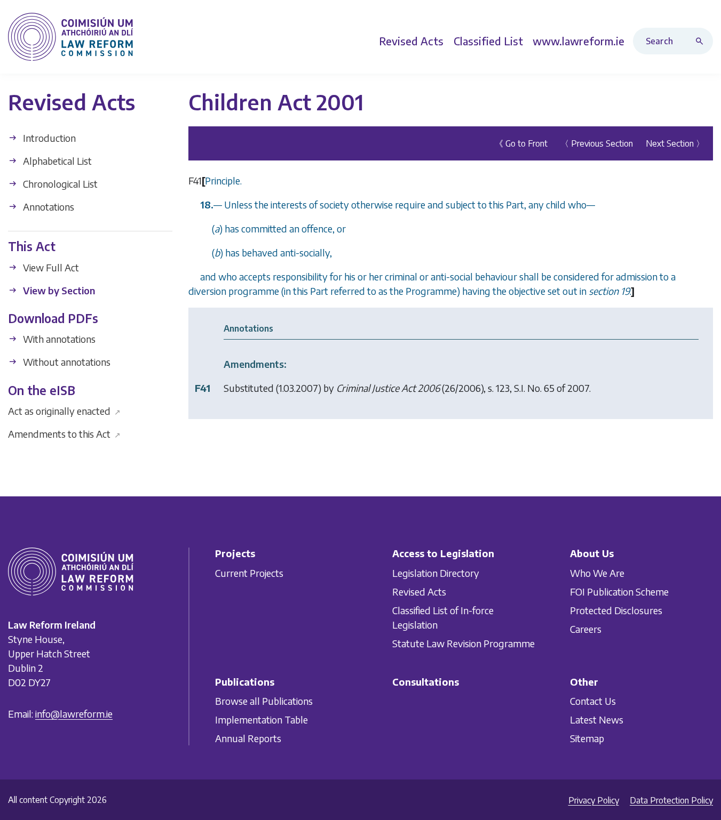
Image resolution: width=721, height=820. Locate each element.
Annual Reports (248, 738)
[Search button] (702, 41)
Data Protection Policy (671, 800)
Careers (585, 628)
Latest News (596, 719)
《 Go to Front (521, 143)
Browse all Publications (264, 701)
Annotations (47, 206)
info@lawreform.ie (74, 714)
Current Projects (249, 572)
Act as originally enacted (64, 411)
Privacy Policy (593, 800)
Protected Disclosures (616, 610)
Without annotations (65, 362)
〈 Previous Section (596, 143)
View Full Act (50, 267)
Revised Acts (419, 591)
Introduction (48, 138)
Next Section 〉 (675, 143)
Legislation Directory (435, 572)
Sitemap (587, 738)
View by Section (58, 290)
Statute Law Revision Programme (463, 643)
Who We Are (597, 572)
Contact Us (593, 701)
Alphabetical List (56, 161)
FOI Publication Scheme (619, 591)
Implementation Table (261, 719)
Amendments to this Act (64, 434)
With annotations (58, 339)
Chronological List (59, 184)
